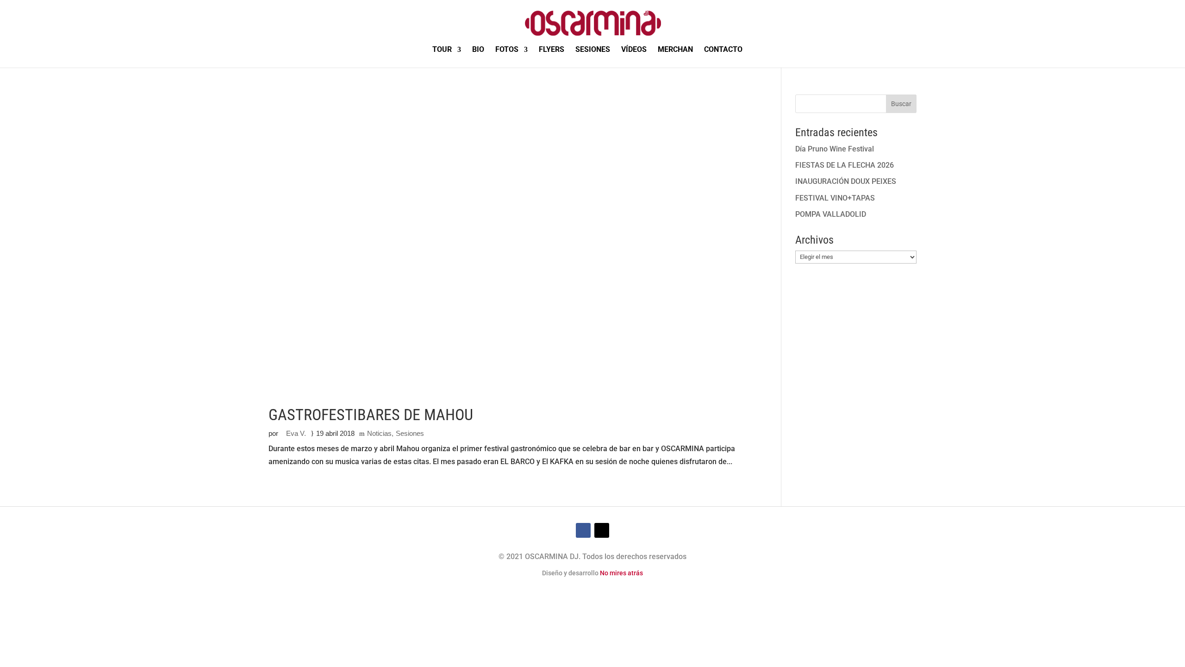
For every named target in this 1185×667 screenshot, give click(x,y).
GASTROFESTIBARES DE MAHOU (370, 414)
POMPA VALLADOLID (830, 214)
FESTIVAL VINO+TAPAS (835, 198)
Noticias (379, 433)
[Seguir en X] (601, 530)
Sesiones (410, 433)
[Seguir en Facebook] (583, 530)
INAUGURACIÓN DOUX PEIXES (845, 181)
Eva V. (296, 433)
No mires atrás (621, 573)
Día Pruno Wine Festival (834, 149)
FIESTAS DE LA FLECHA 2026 (844, 165)
